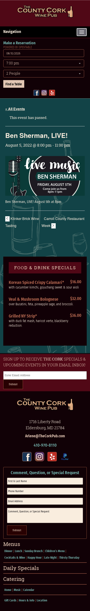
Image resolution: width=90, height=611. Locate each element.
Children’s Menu (55, 551)
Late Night (50, 557)
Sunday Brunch (33, 551)
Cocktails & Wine (14, 557)
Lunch (18, 551)
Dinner (8, 551)
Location (42, 600)
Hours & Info (26, 600)
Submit (13, 384)
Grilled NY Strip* (23, 316)
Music (17, 590)
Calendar (28, 590)
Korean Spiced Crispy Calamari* (36, 282)
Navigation (12, 32)
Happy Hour (35, 557)
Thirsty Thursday (69, 557)
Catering (13, 579)
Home (7, 590)
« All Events (15, 108)
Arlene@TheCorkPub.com (45, 436)
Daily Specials (21, 568)
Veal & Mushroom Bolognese (33, 299)
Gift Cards (10, 600)
